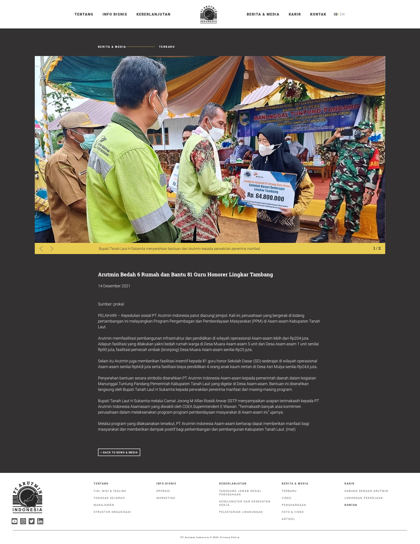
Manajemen (104, 505)
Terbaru (289, 491)
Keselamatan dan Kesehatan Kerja (245, 503)
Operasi (163, 491)
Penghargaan (294, 505)
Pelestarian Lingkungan (241, 512)
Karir (295, 14)
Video (286, 498)
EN (342, 14)
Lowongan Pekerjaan (364, 498)
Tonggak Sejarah (109, 498)
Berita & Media (263, 14)
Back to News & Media (119, 452)
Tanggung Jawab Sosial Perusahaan (240, 492)
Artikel (288, 519)
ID (336, 14)
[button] (51, 248)
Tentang (84, 14)
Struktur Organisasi (112, 512)
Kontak (318, 14)
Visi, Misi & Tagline (110, 491)
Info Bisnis (115, 14)
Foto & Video (293, 512)
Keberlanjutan (153, 14)
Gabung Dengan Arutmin (366, 491)
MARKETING (165, 498)
